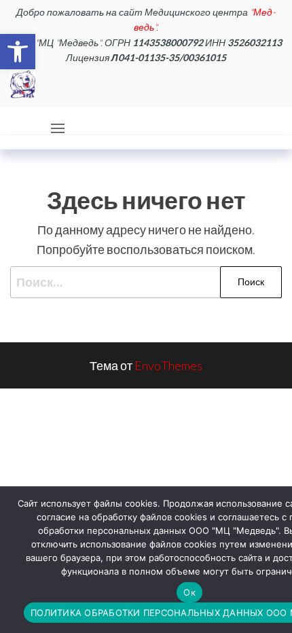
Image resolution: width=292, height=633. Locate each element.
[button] (17, 51)
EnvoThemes (168, 365)
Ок (189, 592)
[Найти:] (146, 282)
